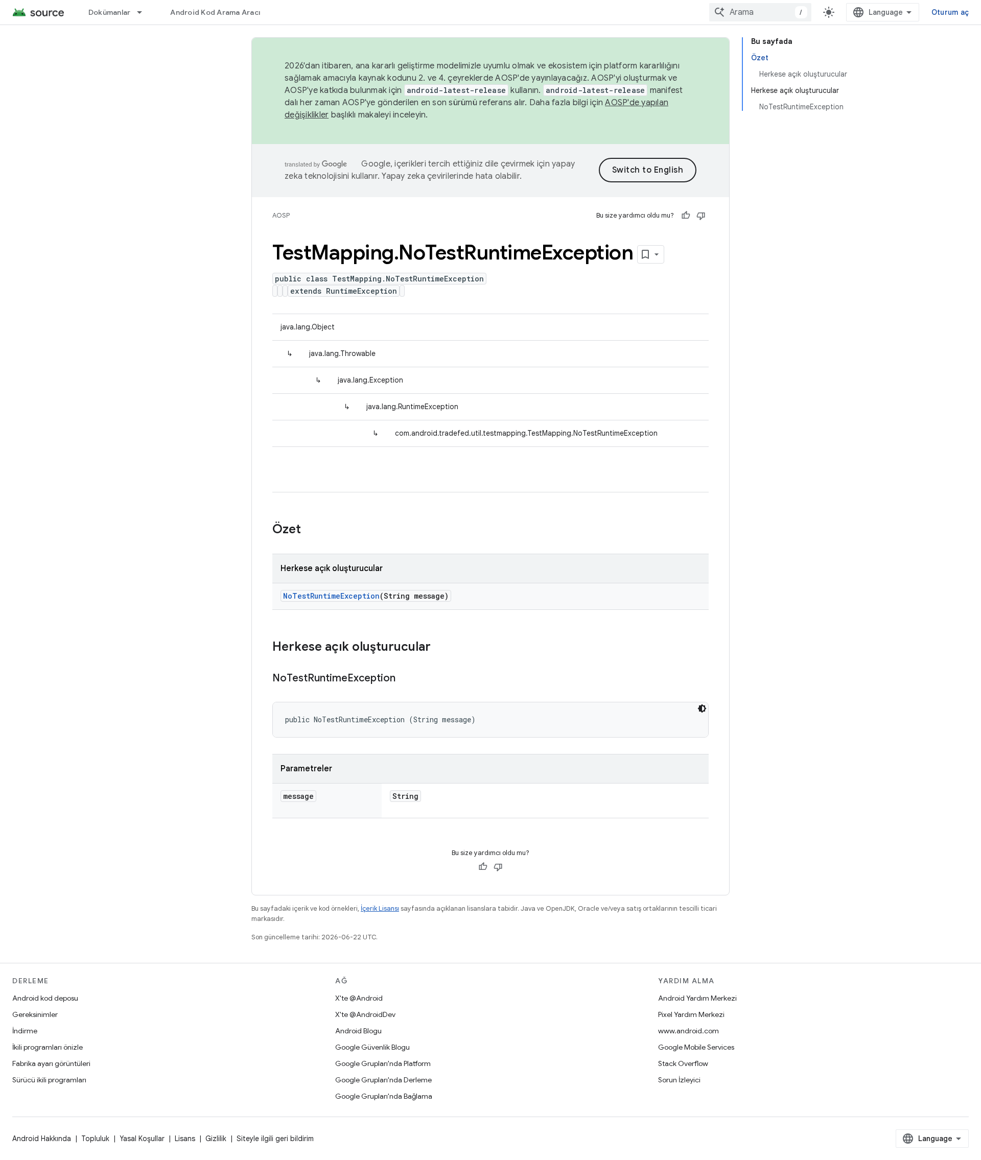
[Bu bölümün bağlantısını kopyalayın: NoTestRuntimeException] (405, 679)
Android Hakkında (41, 1138)
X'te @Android (359, 998)
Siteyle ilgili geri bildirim (275, 1138)
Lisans (185, 1138)
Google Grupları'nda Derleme (383, 1079)
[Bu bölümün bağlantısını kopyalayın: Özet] (311, 530)
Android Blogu (358, 1030)
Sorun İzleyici (679, 1079)
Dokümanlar (109, 12)
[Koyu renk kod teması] (702, 708)
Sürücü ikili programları (49, 1079)
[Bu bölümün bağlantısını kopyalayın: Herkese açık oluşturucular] (441, 648)
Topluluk (95, 1138)
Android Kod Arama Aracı (215, 12)
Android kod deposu (45, 998)
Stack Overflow (683, 1063)
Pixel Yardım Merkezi (691, 1014)
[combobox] (760, 12)
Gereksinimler (35, 1014)
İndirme (24, 1030)
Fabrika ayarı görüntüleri (51, 1063)
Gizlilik (215, 1138)
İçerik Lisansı (380, 908)
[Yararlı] (685, 215)
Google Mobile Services (696, 1047)
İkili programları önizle (47, 1047)
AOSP (281, 215)
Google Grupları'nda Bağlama (383, 1096)
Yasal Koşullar (142, 1138)
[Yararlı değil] (701, 215)
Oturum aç (950, 12)
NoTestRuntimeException (331, 596)
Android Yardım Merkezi (697, 998)
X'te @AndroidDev (365, 1014)
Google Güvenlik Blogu (372, 1047)
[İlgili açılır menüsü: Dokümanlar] (144, 12)
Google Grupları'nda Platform (383, 1063)
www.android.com (688, 1030)
